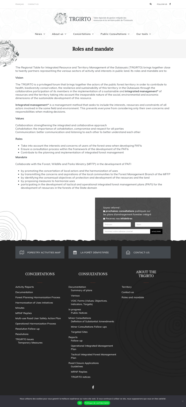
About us (57, 33)
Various (75, 295)
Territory (127, 286)
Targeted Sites (79, 331)
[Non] (182, 401)
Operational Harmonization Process (35, 323)
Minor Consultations (79, 318)
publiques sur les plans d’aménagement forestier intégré (127, 212)
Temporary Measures (30, 342)
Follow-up (77, 340)
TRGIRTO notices (80, 376)
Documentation (24, 292)
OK (80, 403)
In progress (74, 309)
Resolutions (21, 334)
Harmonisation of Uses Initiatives (34, 302)
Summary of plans (81, 290)
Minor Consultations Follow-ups (89, 326)
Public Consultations (113, 33)
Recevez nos (118, 218)
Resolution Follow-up (27, 328)
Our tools (142, 33)
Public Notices (79, 312)
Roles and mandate (133, 297)
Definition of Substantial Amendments (92, 321)
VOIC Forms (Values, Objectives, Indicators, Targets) (89, 302)
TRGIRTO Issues (24, 339)
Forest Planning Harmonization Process (37, 297)
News (38, 33)
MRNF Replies (23, 313)
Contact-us (33, 4)
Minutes (19, 307)
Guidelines (77, 366)
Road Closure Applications (83, 363)
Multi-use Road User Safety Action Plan (38, 318)
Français (19, 4)
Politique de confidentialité (97, 403)
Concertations (82, 33)
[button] (151, 4)
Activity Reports (24, 286)
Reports (72, 337)
